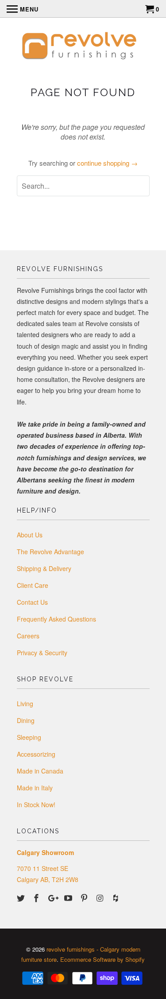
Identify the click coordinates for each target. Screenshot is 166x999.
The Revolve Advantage (50, 551)
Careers (28, 635)
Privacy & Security (42, 652)
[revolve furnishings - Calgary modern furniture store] (83, 47)
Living (25, 703)
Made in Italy (35, 787)
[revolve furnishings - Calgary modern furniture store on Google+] (53, 897)
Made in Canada (40, 770)
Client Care (32, 585)
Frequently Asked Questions (56, 618)
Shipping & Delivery (44, 568)
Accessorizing (36, 754)
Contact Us (32, 602)
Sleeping (29, 737)
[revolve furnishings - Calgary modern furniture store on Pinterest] (85, 897)
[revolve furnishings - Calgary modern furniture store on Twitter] (22, 897)
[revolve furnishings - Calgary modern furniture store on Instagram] (100, 897)
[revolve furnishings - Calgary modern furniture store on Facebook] (37, 897)
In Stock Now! (36, 804)
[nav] (23, 9)
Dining (26, 720)
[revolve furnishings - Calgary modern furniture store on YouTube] (69, 897)
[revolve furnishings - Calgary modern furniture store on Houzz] (116, 897)
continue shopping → (107, 162)
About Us (29, 534)
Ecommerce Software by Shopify (102, 959)
